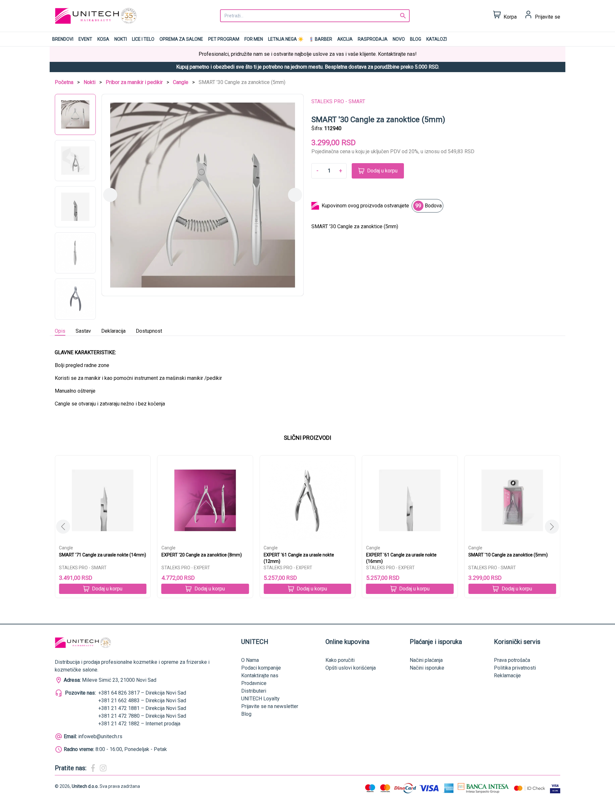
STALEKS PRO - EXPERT (185, 567)
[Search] (403, 16)
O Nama (250, 660)
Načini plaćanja (426, 660)
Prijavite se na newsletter (269, 706)
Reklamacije (507, 675)
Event (85, 39)
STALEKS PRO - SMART (338, 101)
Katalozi (436, 39)
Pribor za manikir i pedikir (134, 82)
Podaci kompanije (261, 668)
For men (253, 39)
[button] (552, 527)
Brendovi (62, 39)
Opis (60, 331)
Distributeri (253, 691)
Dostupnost (149, 331)
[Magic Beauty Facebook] (93, 768)
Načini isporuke (427, 668)
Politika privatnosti (515, 668)
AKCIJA (345, 39)
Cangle (180, 82)
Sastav (83, 331)
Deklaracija (113, 331)
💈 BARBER (320, 39)
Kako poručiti (340, 660)
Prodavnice (253, 683)
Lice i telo (143, 39)
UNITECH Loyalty (260, 699)
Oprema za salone (181, 39)
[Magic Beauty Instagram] (103, 768)
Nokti (120, 39)
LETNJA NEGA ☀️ (285, 39)
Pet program (223, 39)
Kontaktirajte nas (259, 675)
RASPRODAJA (373, 39)
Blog (415, 39)
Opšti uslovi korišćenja (350, 668)
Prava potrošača (512, 660)
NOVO (399, 39)
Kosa (103, 39)
